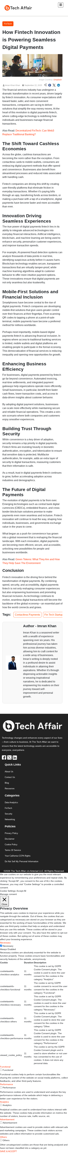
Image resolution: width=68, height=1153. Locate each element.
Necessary (8, 946)
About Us (9, 771)
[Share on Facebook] (49, 85)
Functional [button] (5, 1066)
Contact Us (10, 777)
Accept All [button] (21, 891)
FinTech (8, 808)
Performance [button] (6, 1084)
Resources (10, 788)
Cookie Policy (11, 844)
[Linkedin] (15, 757)
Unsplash (57, 80)
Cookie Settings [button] (8, 891)
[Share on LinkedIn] (58, 85)
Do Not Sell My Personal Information (21, 861)
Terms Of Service (13, 850)
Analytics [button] (4, 1102)
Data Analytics (11, 802)
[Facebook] (4, 757)
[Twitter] (9, 757)
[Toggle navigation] (60, 5)
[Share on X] (54, 85)
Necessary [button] (5, 942)
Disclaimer (9, 839)
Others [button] (3, 1137)
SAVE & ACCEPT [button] (8, 1151)
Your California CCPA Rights (18, 856)
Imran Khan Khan (12, 85)
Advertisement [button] (7, 1119)
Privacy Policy (11, 833)
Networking (10, 819)
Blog (7, 783)
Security (8, 814)
